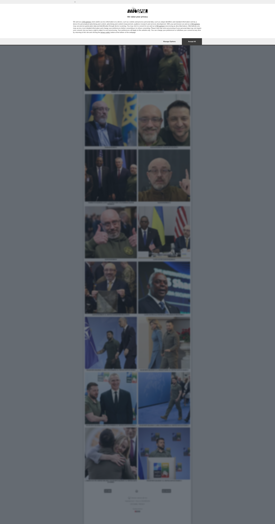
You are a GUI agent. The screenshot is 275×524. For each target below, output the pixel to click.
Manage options (169, 41)
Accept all (192, 41)
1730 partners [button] (86, 22)
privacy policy (105, 32)
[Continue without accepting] (75, 2)
